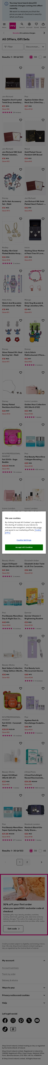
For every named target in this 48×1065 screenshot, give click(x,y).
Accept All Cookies (24, 547)
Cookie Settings (24, 540)
